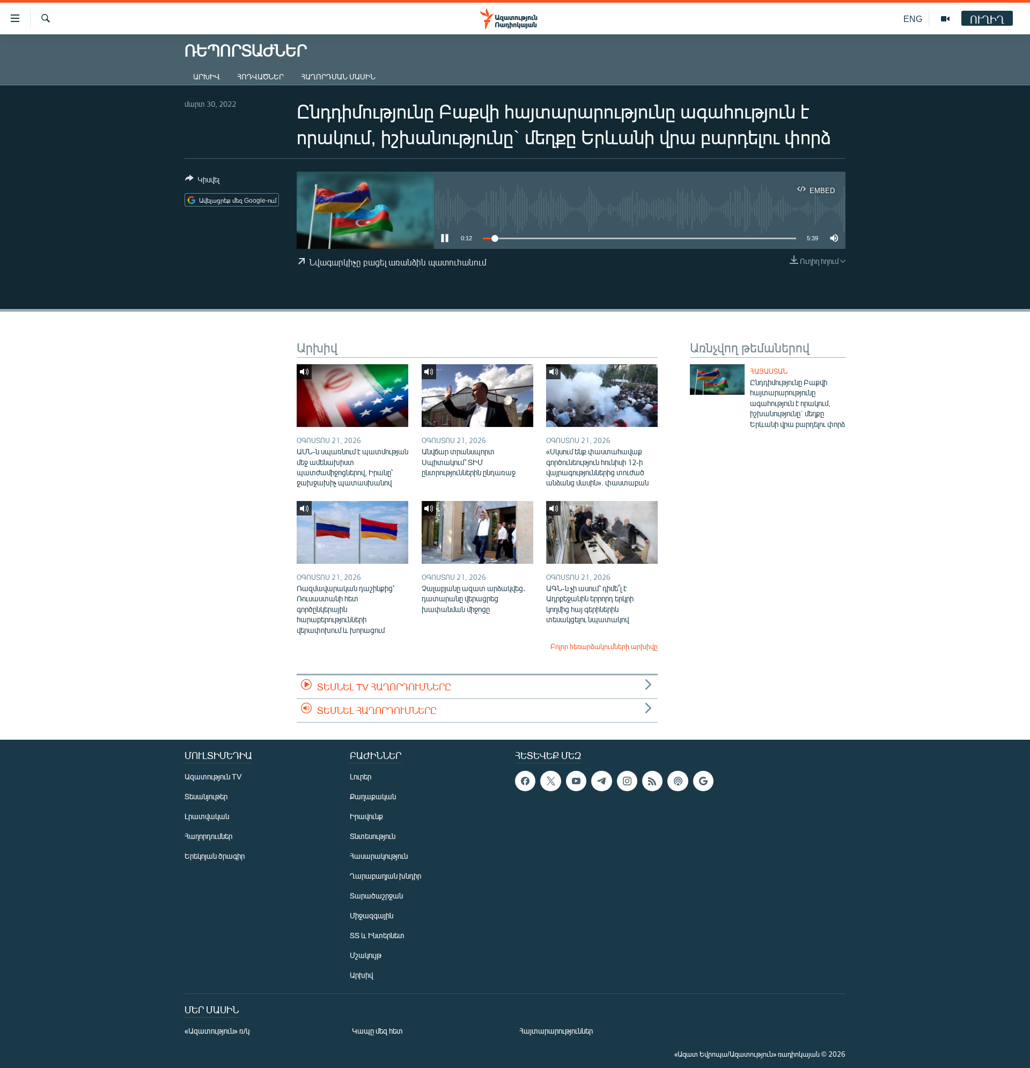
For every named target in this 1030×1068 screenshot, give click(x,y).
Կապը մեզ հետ (377, 1030)
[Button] (202, 181)
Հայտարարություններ (556, 1030)
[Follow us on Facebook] (525, 781)
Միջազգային (371, 915)
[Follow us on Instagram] (627, 781)
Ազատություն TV (213, 776)
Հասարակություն (379, 855)
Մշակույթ (365, 955)
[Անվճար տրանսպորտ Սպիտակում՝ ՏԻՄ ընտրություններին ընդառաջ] (477, 395)
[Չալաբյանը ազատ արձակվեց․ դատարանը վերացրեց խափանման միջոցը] (477, 532)
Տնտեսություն (372, 836)
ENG (912, 18)
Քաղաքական (373, 796)
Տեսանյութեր (206, 796)
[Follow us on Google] (703, 781)
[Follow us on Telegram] (601, 781)
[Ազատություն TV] (945, 19)
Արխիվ (206, 76)
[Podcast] (677, 781)
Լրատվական (207, 816)
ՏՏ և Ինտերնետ (377, 935)
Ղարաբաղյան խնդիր (385, 875)
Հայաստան (769, 371)
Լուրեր (360, 776)
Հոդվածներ (260, 76)
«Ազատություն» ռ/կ (217, 1030)
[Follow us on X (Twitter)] (550, 781)
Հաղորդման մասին (338, 76)
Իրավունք (366, 816)
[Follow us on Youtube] (576, 781)
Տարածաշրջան (376, 895)
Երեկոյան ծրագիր (215, 855)
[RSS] (652, 781)
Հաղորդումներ (208, 836)
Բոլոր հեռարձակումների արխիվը (604, 646)
